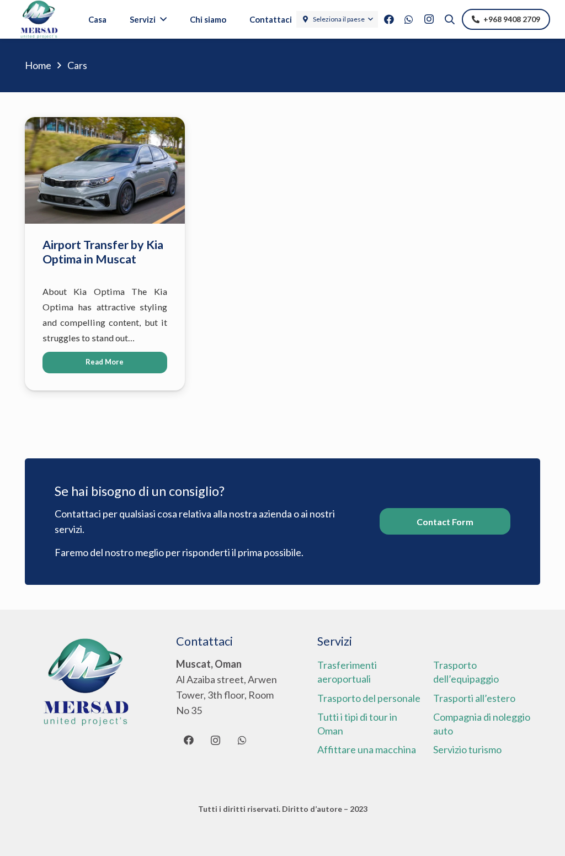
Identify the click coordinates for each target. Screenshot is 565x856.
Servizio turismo (467, 749)
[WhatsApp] (409, 19)
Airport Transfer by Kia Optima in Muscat (102, 251)
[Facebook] (389, 19)
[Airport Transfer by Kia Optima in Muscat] (105, 125)
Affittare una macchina (366, 749)
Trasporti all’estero (474, 698)
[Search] (450, 19)
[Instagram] (429, 19)
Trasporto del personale (368, 698)
